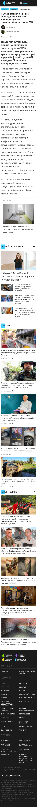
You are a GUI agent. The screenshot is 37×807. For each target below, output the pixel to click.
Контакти (5, 740)
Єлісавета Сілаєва (12, 32)
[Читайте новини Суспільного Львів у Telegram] (19, 775)
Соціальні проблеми (23, 722)
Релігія (22, 717)
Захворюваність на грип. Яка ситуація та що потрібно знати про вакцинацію (18, 229)
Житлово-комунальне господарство (7, 703)
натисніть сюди (30, 799)
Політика (5, 717)
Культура (23, 687)
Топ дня (22, 730)
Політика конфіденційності (9, 750)
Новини (4, 671)
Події (3, 683)
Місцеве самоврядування (26, 709)
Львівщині (20, 45)
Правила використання (25, 745)
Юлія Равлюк (10, 27)
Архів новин (24, 740)
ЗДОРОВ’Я (5, 9)
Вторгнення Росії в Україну (27, 672)
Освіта (22, 690)
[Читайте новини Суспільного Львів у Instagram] (6, 775)
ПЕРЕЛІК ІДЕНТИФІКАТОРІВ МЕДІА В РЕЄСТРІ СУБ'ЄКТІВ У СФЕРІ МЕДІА (26, 758)
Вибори (4, 694)
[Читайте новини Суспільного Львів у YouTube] (11, 775)
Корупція (23, 683)
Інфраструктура (26, 701)
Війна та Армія (25, 726)
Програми (5, 755)
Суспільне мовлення (5, 745)
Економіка (5, 690)
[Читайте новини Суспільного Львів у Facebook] (2, 775)
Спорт (3, 726)
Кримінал (5, 687)
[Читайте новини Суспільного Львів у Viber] (15, 775)
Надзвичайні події (27, 694)
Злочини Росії (7, 721)
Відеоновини (7, 730)
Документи (24, 749)
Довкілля (5, 698)
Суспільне (13, 796)
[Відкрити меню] (35, 3)
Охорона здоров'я (26, 9)
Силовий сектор (8, 714)
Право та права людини (7, 709)
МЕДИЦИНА (14, 9)
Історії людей (25, 714)
